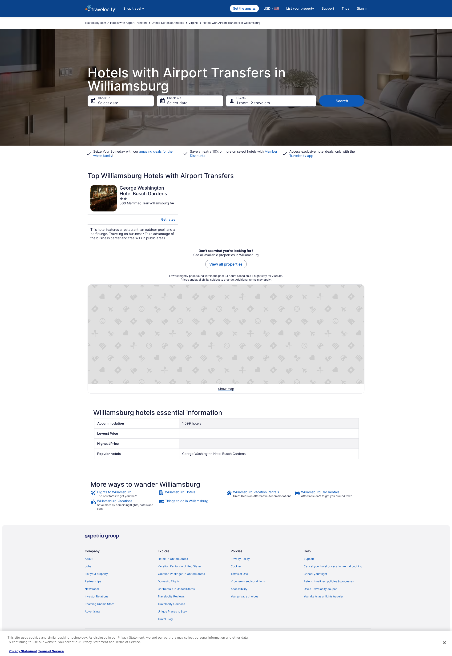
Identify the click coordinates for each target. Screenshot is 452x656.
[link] (123, 494)
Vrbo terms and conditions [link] (248, 581)
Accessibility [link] (239, 589)
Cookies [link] (236, 566)
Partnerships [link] (93, 581)
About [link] (89, 559)
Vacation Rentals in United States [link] (180, 566)
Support (328, 8)
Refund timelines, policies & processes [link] (329, 581)
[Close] (444, 643)
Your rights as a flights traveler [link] (323, 596)
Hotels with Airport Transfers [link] (128, 22)
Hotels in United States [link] (173, 559)
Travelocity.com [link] (95, 22)
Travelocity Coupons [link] (171, 604)
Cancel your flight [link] (315, 574)
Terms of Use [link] (239, 574)
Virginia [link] (193, 22)
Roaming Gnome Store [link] (99, 604)
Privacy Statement (23, 651)
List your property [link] (96, 574)
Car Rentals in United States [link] (176, 589)
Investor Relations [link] (96, 596)
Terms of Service (51, 651)
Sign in (362, 8)
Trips (345, 8)
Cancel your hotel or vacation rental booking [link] (333, 566)
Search (342, 101)
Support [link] (309, 559)
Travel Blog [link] (165, 619)
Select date (108, 102)
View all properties (226, 264)
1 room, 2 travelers (253, 102)
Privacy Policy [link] (240, 559)
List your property (300, 8)
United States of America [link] (168, 22)
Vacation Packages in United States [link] (181, 574)
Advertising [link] (92, 611)
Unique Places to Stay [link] (172, 611)
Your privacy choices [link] (244, 596)
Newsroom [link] (92, 589)
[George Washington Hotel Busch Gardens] (133, 212)
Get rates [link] (168, 219)
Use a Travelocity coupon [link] (320, 589)
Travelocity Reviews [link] (171, 596)
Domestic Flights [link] (169, 581)
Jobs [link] (88, 566)
